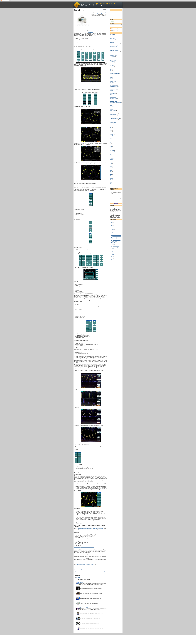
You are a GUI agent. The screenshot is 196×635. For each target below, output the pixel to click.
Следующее (76, 571)
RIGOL (93, 564)
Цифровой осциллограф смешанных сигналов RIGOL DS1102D (84, 547)
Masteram (111, 159)
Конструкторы (112, 62)
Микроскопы (112, 66)
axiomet (111, 131)
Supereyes (111, 176)
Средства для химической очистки (115, 102)
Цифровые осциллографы (114, 119)
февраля (113, 254)
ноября (113, 229)
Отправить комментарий (78, 569)
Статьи (91, 564)
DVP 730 (111, 139)
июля (113, 232)
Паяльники (111, 78)
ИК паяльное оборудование (114, 50)
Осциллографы (88, 564)
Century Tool (112, 134)
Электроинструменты (113, 122)
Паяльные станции (113, 81)
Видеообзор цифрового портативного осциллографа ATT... (116, 247)
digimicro (111, 138)
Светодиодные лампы (113, 98)
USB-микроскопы (112, 184)
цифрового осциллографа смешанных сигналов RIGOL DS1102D (98, 13)
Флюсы (111, 117)
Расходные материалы (113, 89)
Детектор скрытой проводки (114, 46)
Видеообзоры (112, 37)
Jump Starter (112, 150)
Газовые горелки (112, 39)
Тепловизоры (112, 107)
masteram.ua (78, 577)
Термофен (111, 109)
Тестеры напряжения (113, 110)
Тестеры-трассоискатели (113, 111)
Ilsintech (111, 147)
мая (112, 250)
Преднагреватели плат (113, 85)
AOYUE (111, 127)
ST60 (110, 172)
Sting (110, 175)
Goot (110, 143)
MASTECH (111, 158)
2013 (111, 225)
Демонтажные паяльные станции (115, 43)
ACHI (110, 126)
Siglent (111, 171)
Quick (111, 167)
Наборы (111, 69)
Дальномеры (112, 42)
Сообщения (113, 28)
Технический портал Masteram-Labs (104, 3)
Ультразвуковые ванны (113, 115)
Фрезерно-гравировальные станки (115, 118)
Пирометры (111, 82)
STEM (111, 174)
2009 (111, 259)
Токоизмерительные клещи (114, 113)
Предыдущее (105, 571)
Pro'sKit (111, 166)
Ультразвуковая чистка (113, 114)
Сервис (111, 99)
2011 (111, 256)
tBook (111, 179)
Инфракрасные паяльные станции (115, 57)
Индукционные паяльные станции (115, 51)
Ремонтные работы (113, 93)
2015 (111, 222)
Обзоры (84, 564)
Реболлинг (111, 90)
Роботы (111, 94)
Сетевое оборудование (113, 101)
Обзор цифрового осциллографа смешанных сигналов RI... (115, 243)
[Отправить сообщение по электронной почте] (95, 564)
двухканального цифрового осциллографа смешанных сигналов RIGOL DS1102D (90, 528)
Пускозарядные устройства (114, 86)
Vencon (111, 186)
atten (110, 130)
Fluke (110, 142)
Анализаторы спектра (113, 34)
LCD (110, 154)
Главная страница (90, 571)
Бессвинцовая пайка (113, 35)
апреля (113, 251)
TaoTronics (111, 178)
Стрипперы (111, 106)
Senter (111, 170)
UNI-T (111, 182)
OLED (111, 163)
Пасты (111, 77)
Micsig (111, 162)
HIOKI (111, 146)
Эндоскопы (111, 123)
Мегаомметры (112, 65)
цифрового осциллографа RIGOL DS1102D (86, 32)
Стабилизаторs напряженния (114, 103)
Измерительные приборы (80, 564)
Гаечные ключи (112, 38)
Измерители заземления (113, 47)
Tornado (111, 180)
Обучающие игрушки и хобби (114, 73)
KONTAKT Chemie (112, 151)
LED (110, 155)
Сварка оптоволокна (113, 97)
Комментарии (113, 30)
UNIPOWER (111, 183)
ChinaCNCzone (112, 135)
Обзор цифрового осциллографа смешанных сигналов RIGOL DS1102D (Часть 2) (90, 10)
